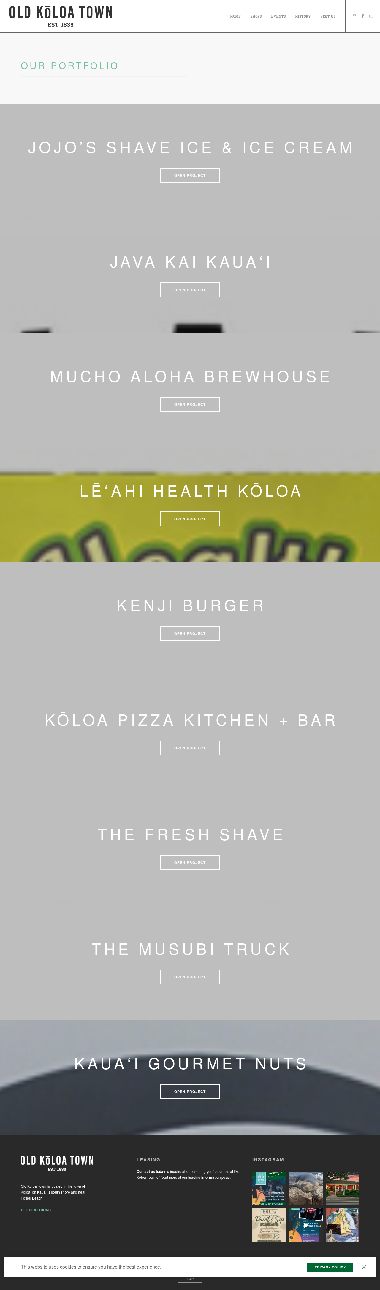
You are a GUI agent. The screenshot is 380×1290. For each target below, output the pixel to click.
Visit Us (328, 15)
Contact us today (151, 1171)
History (303, 15)
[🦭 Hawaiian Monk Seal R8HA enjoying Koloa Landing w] (305, 1188)
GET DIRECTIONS (36, 1210)
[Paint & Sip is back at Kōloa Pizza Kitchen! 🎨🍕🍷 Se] (269, 1225)
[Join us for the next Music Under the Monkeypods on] (305, 1225)
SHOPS (256, 15)
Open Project (190, 175)
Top (190, 1278)
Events (278, 15)
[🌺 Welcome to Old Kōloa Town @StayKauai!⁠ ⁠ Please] (342, 1188)
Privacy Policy (330, 1267)
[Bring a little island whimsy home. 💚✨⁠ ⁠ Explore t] (342, 1225)
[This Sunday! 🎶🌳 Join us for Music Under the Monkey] (269, 1188)
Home (235, 15)
